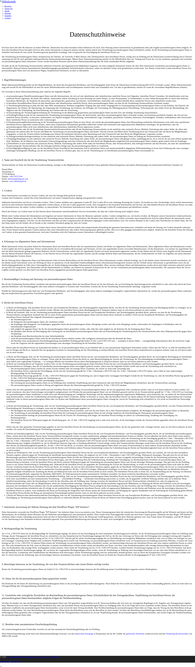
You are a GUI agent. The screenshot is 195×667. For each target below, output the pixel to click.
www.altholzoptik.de (17, 181)
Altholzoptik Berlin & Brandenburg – (33, 657)
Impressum (4, 661)
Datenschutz (15, 661)
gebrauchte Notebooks (135, 634)
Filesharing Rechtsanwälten (177, 634)
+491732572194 (15, 176)
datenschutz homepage (84, 634)
